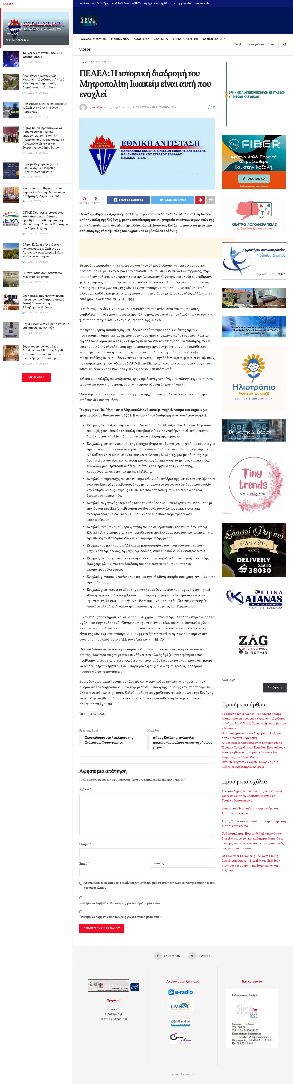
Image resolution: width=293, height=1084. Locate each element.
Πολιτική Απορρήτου (114, 1019)
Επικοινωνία (202, 3)
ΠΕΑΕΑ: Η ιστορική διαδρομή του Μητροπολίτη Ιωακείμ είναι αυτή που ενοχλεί (34, 29)
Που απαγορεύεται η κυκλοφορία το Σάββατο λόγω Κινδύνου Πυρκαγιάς (44, 108)
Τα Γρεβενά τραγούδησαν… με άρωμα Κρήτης (42, 55)
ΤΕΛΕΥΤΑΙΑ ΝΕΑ (99, 62)
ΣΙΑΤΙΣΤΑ (161, 39)
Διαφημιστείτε (182, 3)
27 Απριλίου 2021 (120, 107)
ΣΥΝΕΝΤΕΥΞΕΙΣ (214, 39)
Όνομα (85, 844)
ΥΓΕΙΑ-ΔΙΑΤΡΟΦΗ (185, 39)
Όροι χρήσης (113, 1014)
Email (84, 863)
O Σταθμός (103, 3)
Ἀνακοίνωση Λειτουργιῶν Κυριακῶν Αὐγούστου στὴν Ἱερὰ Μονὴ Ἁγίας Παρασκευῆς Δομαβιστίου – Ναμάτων (43, 82)
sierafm (97, 107)
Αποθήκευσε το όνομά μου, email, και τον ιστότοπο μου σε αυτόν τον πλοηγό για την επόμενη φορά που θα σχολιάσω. (149, 885)
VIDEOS (85, 50)
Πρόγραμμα (151, 3)
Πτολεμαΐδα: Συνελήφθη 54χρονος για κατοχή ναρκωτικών (46, 326)
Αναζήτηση (229, 680)
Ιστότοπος (157, 863)
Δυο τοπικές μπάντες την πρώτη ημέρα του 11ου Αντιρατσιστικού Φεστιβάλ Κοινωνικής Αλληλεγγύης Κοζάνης (43, 302)
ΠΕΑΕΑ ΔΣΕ (97, 714)
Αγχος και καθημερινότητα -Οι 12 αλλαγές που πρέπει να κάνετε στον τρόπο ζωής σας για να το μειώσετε (253, 843)
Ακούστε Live (86, 3)
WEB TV (136, 3)
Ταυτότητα (113, 1009)
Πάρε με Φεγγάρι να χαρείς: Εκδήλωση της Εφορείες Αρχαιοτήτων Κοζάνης (41, 168)
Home (82, 62)
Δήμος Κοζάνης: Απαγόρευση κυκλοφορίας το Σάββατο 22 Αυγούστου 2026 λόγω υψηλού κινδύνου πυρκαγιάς (43, 251)
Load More (36, 377)
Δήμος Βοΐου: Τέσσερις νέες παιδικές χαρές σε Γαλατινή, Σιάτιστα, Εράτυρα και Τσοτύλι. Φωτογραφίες (252, 796)
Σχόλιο (85, 789)
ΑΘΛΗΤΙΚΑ (142, 39)
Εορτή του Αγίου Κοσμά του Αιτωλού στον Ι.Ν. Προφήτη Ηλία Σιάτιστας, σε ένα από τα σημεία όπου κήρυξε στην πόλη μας (44, 353)
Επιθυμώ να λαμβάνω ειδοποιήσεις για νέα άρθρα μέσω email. (120, 917)
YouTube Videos (120, 3)
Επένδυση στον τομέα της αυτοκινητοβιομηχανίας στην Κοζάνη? (251, 866)
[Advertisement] (157, 248)
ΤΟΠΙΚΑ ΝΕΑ (119, 39)
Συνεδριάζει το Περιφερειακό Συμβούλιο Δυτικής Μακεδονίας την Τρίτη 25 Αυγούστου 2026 (44, 192)
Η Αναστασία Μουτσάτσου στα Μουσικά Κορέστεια (42, 275)
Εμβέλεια (165, 3)
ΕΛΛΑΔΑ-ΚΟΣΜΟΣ (92, 39)
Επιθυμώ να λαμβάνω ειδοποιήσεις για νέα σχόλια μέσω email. (121, 903)
